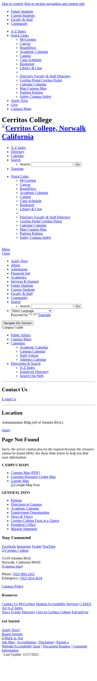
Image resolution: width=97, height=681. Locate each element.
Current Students (23, 15)
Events (16, 612)
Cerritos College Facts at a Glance (35, 521)
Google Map (20, 481)
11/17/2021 (31, 654)
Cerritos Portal (41, 80)
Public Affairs (20, 335)
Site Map (8, 642)
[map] (6, 430)
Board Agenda (12, 634)
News (6, 612)
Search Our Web (32, 376)
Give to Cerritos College (53, 612)
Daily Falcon (29, 355)
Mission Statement (24, 529)
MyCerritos (28, 39)
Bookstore (27, 64)
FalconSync (80, 612)
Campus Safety (35, 96)
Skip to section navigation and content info (54, 4)
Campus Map (33, 88)
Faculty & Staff (22, 20)
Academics (19, 277)
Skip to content (12, 4)
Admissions (19, 269)
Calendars (18, 343)
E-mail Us (9, 399)
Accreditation (26, 642)
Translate (44, 315)
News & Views (22, 517)
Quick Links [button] (20, 35)
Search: (25, 164)
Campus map (12, 566)
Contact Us (10, 604)
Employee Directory (34, 372)
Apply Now (19, 101)
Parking (31, 92)
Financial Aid (20, 273)
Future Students (22, 11)
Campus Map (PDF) (25, 473)
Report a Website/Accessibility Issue (35, 644)
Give (14, 105)
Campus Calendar (32, 351)
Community (19, 24)
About (15, 265)
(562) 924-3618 (31, 578)
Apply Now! (11, 630)
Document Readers (56, 646)
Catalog (25, 56)
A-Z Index (18, 31)
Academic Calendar (34, 52)
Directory (28, 612)
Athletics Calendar (33, 359)
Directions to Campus (26, 504)
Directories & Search (26, 364)
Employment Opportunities (30, 512)
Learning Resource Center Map (33, 477)
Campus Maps (21, 109)
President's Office (23, 525)
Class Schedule (31, 60)
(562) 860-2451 (24, 574)
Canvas (25, 43)
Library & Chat (31, 68)
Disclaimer (46, 642)
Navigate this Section (18, 323)
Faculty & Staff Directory (45, 76)
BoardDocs (28, 48)
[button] (16, 160)
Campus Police (12, 586)
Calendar (33, 84)
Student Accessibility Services (57, 604)
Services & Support (25, 281)
